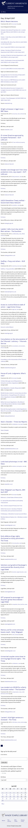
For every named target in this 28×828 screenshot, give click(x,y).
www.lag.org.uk (9, 333)
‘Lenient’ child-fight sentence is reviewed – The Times (12, 718)
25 (10, 798)
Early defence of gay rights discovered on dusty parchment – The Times (13, 538)
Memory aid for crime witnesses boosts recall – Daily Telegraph (12, 631)
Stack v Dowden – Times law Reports (14, 422)
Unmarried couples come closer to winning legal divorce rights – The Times (13, 658)
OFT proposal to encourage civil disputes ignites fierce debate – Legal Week (12, 599)
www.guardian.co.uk (10, 255)
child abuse (14, 722)
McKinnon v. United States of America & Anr (11, 497)
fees (19, 604)
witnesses (22, 114)
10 (6, 795)
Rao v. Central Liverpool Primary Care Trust (11, 505)
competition (15, 604)
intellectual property (20, 142)
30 (2, 800)
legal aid (14, 309)
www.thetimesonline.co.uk (11, 448)
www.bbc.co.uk (8, 129)
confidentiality (15, 234)
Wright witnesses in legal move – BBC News (12, 110)
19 (14, 796)
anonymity (14, 114)
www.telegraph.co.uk (10, 525)
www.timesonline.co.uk (11, 559)
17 (6, 796)
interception (19, 466)
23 (2, 798)
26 (14, 798)
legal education (20, 572)
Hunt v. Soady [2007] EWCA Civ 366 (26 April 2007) (13, 47)
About (3, 820)
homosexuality (15, 543)
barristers (14, 572)
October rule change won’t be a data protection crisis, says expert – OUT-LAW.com (14, 172)
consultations (15, 346)
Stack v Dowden (5, 430)
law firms (22, 604)
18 (10, 796)
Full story (3, 158)
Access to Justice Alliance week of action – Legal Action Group (13, 306)
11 (10, 795)
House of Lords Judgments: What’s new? (13, 374)
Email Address (4, 754)
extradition (14, 205)
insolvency (14, 266)
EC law (13, 142)
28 (21, 798)
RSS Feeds (15, 820)
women (7, 693)
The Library (9, 820)
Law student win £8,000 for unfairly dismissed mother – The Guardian (13, 688)
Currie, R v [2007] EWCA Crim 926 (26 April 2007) (12, 68)
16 (2, 796)
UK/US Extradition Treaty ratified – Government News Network (13, 201)
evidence (14, 466)
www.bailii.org (8, 103)
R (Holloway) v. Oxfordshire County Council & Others (14, 514)
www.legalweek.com (10, 592)
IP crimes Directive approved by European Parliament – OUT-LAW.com (12, 137)
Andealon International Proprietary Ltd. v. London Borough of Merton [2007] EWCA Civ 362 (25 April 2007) (13, 32)
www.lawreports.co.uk (10, 292)
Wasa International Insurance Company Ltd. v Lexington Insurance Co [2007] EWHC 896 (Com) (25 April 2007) (13, 90)
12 (14, 795)
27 (17, 798)
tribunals (3, 347)
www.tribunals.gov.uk (10, 367)
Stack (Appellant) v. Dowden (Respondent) (11, 388)
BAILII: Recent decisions (9, 21)
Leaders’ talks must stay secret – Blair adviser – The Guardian (12, 230)
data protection (15, 176)
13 (17, 795)
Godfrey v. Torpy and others (8, 269)
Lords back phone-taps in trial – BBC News (14, 462)
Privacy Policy (22, 820)
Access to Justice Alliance (7, 327)
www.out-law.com (9, 164)
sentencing (23, 722)
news (18, 114)
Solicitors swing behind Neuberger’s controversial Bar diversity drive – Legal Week (14, 567)
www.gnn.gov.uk (9, 223)
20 (17, 796)
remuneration (22, 346)
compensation (15, 692)
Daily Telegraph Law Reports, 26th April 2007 (13, 491)
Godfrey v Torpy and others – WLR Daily (13, 262)
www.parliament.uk (10, 416)
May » (3, 804)
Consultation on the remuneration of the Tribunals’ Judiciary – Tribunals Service (14, 341)
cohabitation (15, 424)
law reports (14, 24)
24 (6, 798)
